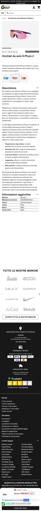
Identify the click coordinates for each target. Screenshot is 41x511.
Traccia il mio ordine (9, 406)
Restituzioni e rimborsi (10, 426)
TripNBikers (25, 469)
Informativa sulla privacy (11, 436)
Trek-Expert (25, 464)
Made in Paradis (8, 469)
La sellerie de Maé (8, 467)
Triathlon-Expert (27, 467)
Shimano (10, 51)
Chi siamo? (6, 418)
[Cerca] (7, 13)
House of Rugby (8, 464)
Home (4, 18)
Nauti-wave (6, 472)
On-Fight (5, 474)
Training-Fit (25, 462)
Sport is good (26, 459)
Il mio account (7, 401)
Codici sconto (7, 411)
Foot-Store (6, 454)
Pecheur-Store (26, 444)
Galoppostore (7, 457)
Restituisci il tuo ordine (20, 374)
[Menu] (2, 13)
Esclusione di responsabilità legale (15, 429)
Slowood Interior (27, 449)
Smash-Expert (26, 452)
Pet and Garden (27, 447)
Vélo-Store (25, 472)
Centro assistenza (8, 403)
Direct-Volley (6, 452)
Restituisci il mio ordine (10, 408)
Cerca (11, 13)
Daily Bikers (6, 447)
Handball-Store (7, 462)
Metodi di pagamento (9, 431)
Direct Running (7, 449)
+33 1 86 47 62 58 (20, 342)
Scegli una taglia (20, 508)
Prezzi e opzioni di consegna (12, 434)
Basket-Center (7, 444)
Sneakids (24, 457)
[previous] (1, 293)
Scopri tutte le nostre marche (20, 317)
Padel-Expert (6, 477)
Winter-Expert (26, 474)
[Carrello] (39, 7)
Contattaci (20, 335)
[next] (39, 293)
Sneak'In (24, 454)
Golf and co (6, 459)
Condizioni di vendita (9, 423)
